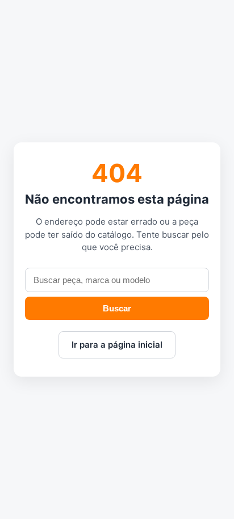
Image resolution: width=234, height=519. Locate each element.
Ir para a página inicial (117, 344)
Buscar (117, 308)
